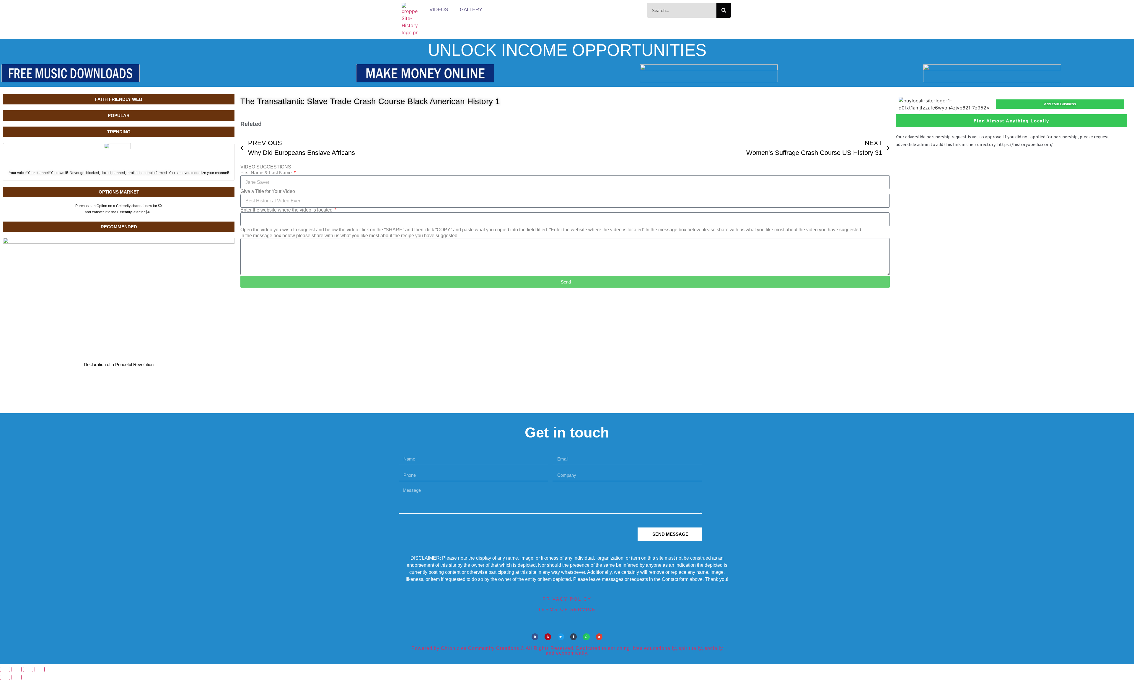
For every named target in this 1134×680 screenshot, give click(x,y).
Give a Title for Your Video (267, 191)
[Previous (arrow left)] (5, 677)
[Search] (723, 10)
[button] (535, 636)
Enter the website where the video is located (287, 210)
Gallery (471, 9)
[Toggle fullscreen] (17, 669)
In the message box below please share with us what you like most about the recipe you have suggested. (349, 235)
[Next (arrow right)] (17, 677)
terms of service (567, 609)
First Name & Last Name (266, 173)
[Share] (28, 669)
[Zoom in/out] (5, 669)
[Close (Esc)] (40, 669)
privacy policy (567, 599)
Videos (438, 9)
